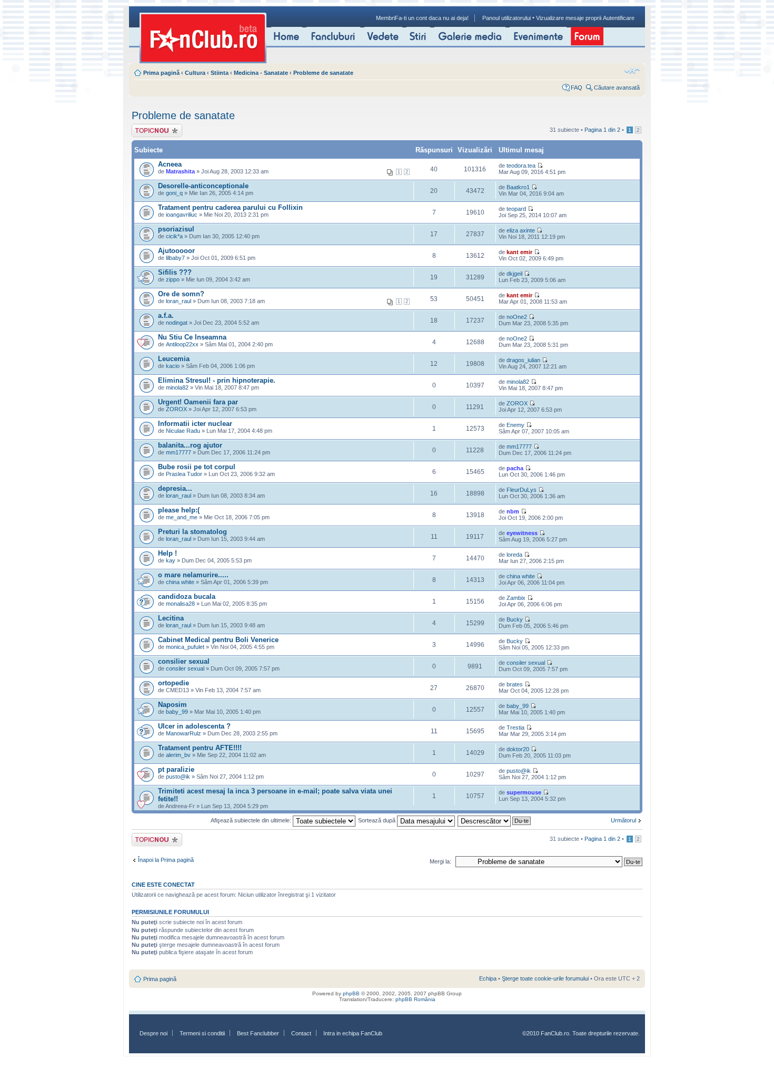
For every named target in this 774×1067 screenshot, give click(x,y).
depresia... (175, 488)
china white (180, 582)
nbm (513, 511)
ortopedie (173, 683)
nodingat (176, 322)
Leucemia (174, 359)
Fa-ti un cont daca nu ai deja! (432, 18)
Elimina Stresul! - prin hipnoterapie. (216, 380)
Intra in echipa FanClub (352, 1033)
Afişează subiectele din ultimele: (252, 820)
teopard (516, 209)
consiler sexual (185, 668)
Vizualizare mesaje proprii (568, 18)
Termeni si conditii (202, 1033)
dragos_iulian (523, 360)
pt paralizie (176, 769)
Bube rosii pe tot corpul (196, 467)
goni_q (174, 193)
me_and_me (181, 517)
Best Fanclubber (258, 1033)
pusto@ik (178, 776)
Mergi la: (440, 861)
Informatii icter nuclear (195, 424)
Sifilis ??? (175, 272)
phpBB (351, 993)
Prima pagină (161, 73)
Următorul (623, 820)
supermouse (524, 792)
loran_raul (178, 301)
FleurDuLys (522, 490)
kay (170, 560)
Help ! (167, 553)
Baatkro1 (518, 187)
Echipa (488, 978)
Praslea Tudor (184, 474)
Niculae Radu (183, 431)
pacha (515, 468)
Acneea (170, 164)
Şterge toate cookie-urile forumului (545, 978)
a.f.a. (166, 315)
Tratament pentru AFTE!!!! (200, 748)
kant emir (519, 252)
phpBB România (415, 999)
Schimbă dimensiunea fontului (632, 70)
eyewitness (522, 533)
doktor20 (518, 749)
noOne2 (517, 317)
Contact (301, 1033)
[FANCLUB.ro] (203, 38)
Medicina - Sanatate (261, 73)
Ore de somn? (181, 294)
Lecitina (171, 618)
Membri (385, 18)
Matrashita (180, 171)
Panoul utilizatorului (506, 18)
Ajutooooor (176, 251)
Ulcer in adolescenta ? (194, 726)
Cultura (195, 73)
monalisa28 (180, 603)
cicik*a (174, 236)
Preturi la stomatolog (192, 532)
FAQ (576, 87)
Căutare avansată (617, 87)
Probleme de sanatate (323, 73)
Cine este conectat (163, 884)
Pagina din (602, 130)
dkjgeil (514, 273)
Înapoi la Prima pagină (166, 860)
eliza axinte (521, 230)
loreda (514, 554)
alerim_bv (178, 755)
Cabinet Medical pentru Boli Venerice (218, 640)
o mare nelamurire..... (193, 575)
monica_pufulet (185, 647)
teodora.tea (521, 165)
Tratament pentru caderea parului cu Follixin (230, 207)
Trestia (515, 727)
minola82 (177, 387)
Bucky (515, 619)
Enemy (515, 425)
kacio (173, 366)
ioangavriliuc (181, 214)
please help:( (179, 510)
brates (515, 684)
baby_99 (177, 712)
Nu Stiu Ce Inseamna (192, 337)
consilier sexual (184, 661)
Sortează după (377, 820)
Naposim (172, 705)
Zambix (516, 598)
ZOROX (176, 409)
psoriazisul (176, 229)
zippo (173, 279)
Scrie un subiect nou (152, 130)
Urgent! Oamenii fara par (198, 402)
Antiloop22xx (182, 344)
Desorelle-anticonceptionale (203, 186)
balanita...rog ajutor (190, 445)
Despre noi (153, 1033)
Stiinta (220, 73)
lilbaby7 (175, 258)
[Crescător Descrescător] (495, 820)
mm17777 (178, 452)
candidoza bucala (186, 596)
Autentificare (618, 18)
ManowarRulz (183, 733)
